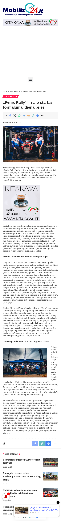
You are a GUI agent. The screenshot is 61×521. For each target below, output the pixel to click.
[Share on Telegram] (24, 115)
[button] (30, 79)
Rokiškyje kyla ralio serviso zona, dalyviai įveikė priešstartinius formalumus (20, 493)
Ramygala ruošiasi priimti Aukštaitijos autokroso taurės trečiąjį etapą (22, 476)
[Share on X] (15, 115)
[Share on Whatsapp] (19, 115)
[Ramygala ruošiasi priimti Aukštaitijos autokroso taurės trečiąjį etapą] (50, 476)
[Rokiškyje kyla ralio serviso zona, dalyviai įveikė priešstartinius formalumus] (50, 492)
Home (5, 91)
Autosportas (10, 96)
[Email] (28, 115)
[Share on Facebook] (10, 115)
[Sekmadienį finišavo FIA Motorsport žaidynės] (50, 462)
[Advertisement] (30, 52)
